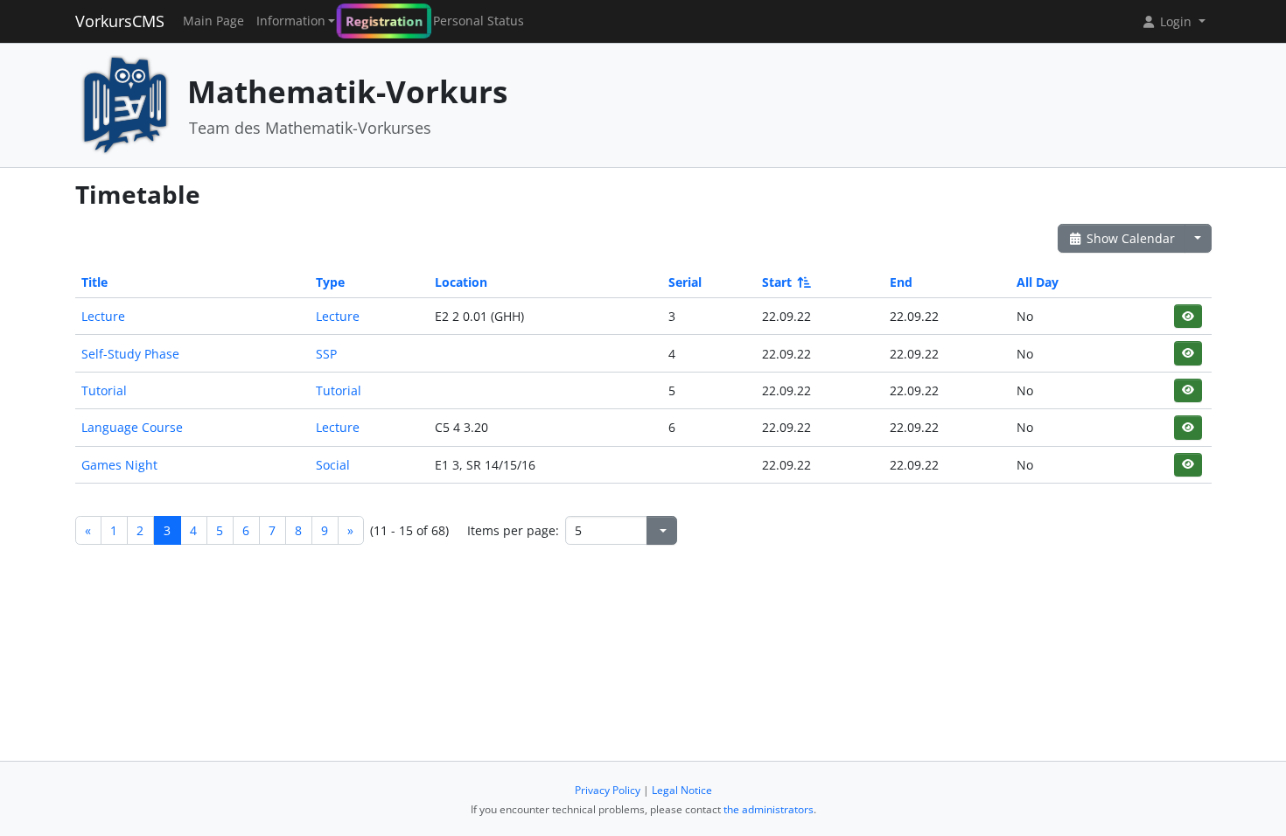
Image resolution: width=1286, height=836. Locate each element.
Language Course (132, 427)
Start (777, 282)
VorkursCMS (119, 20)
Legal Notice (682, 790)
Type (330, 282)
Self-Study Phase (130, 353)
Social (333, 464)
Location (461, 282)
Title (94, 282)
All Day (1038, 282)
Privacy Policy (607, 790)
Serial (685, 282)
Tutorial (104, 390)
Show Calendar (1129, 238)
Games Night (119, 464)
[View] (1187, 316)
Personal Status (478, 21)
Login (1176, 21)
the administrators (768, 809)
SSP (326, 353)
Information (290, 21)
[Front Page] (125, 103)
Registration (384, 21)
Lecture (103, 316)
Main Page (213, 21)
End (901, 282)
